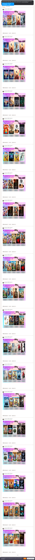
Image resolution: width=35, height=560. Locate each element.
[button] (5, 33)
